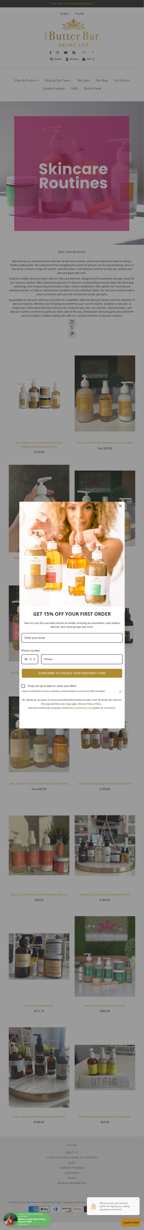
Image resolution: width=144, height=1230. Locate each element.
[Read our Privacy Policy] (120, 691)
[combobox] (29, 659)
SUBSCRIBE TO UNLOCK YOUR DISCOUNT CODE (72, 673)
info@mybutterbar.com (79, 708)
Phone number (30, 650)
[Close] (120, 506)
